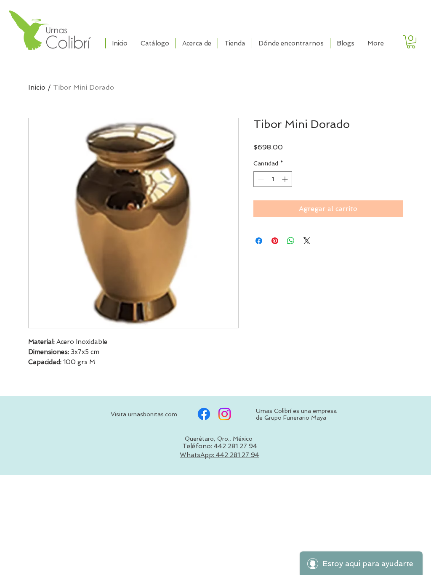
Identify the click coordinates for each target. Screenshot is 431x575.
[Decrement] (260, 179)
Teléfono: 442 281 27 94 (219, 446)
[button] (411, 41)
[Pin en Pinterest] (275, 241)
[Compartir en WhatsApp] (291, 241)
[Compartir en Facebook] (259, 241)
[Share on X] (307, 241)
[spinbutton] (272, 179)
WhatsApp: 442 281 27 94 (219, 455)
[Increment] (285, 179)
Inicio (36, 87)
